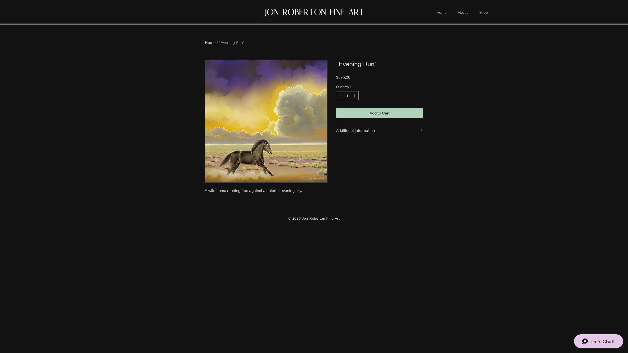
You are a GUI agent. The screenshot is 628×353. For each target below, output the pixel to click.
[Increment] (355, 95)
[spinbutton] (347, 95)
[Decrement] (340, 95)
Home (210, 42)
